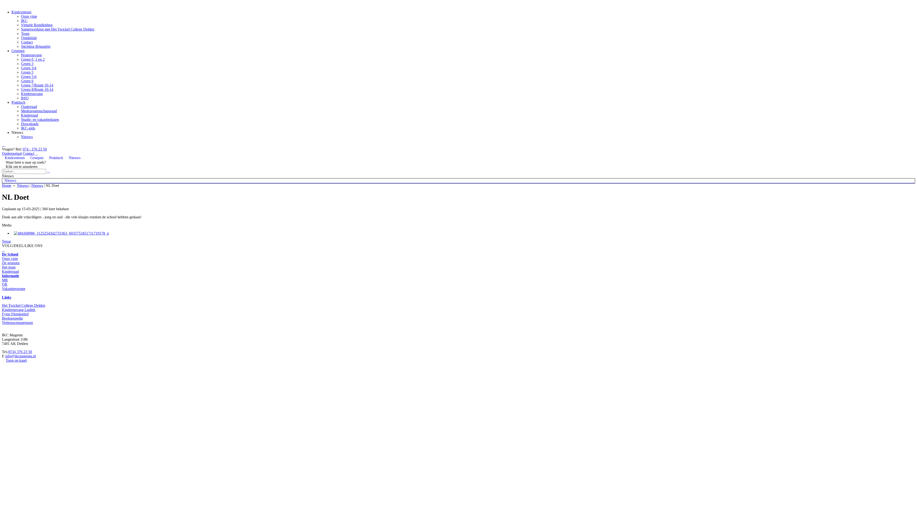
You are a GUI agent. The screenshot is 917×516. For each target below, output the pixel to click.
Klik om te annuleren (19, 167)
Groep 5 (27, 72)
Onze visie (29, 16)
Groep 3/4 (28, 68)
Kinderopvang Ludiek (18, 310)
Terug (6, 241)
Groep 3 (27, 64)
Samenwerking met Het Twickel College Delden (57, 29)
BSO (25, 98)
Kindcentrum (21, 12)
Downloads (29, 124)
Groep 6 (27, 81)
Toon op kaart (16, 360)
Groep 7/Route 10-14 (37, 85)
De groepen (11, 263)
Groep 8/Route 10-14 (37, 89)
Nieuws (27, 137)
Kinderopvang (32, 94)
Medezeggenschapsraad (39, 111)
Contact (27, 42)
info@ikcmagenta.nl (20, 356)
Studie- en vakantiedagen (40, 120)
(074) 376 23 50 (20, 352)
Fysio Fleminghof (15, 314)
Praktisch (18, 102)
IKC (24, 21)
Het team (9, 267)
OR (4, 284)
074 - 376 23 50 (35, 149)
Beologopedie (12, 318)
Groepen (18, 51)
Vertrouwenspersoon (17, 323)
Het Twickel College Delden (23, 305)
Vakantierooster (13, 289)
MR (5, 280)
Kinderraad (29, 115)
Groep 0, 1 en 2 (33, 59)
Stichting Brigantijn (35, 46)
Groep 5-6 (29, 77)
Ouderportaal (12, 153)
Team (25, 34)
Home (6, 185)
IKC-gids (28, 128)
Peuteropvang (31, 55)
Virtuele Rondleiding (37, 25)
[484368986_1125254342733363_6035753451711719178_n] (61, 233)
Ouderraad (29, 107)
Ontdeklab (29, 38)
